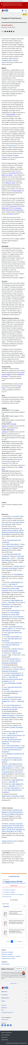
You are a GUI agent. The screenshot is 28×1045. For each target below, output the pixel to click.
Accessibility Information (7, 1012)
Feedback (3, 1007)
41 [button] (17, 941)
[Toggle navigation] (26, 11)
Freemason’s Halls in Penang (10, 606)
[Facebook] (5, 32)
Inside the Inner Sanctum (14, 735)
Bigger (4, 796)
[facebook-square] (5, 1026)
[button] (23, 10)
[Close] (27, 3)
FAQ (2, 1010)
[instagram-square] (8, 1026)
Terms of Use (4, 1037)
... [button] (15, 941)
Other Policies (4, 1039)
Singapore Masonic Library (9, 841)
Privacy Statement (5, 1035)
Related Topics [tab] (14, 885)
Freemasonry (6, 667)
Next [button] (20, 941)
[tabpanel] (14, 895)
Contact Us (4, 1005)
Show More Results (14, 900)
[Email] (9, 32)
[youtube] (11, 1026)
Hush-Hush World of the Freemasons (13, 747)
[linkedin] (2, 1026)
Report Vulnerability (6, 1032)
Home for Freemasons (12, 796)
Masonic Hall (7, 60)
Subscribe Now (4, 1019)
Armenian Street (12, 145)
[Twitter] (7, 32)
